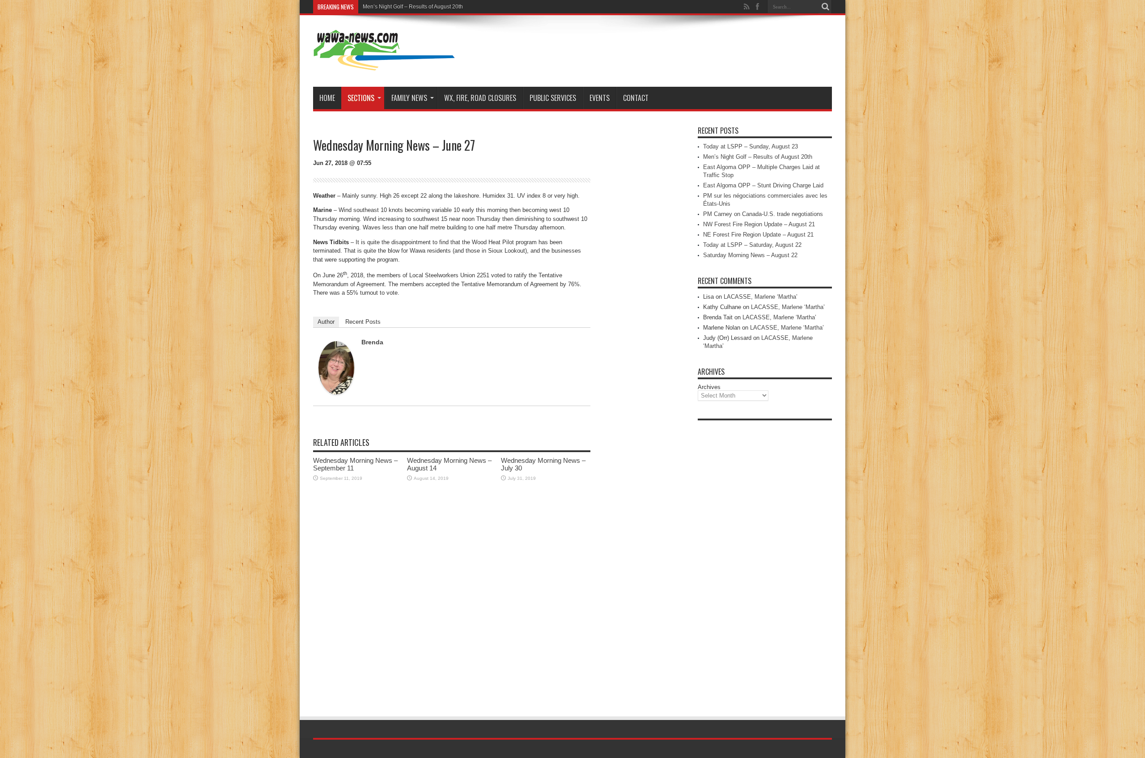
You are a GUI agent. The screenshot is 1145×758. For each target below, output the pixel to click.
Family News (409, 98)
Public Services (553, 98)
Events (599, 98)
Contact (636, 98)
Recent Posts (363, 321)
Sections (361, 98)
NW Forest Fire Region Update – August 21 (759, 224)
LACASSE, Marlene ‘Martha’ (760, 296)
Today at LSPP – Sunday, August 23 (750, 146)
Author (326, 321)
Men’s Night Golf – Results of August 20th (413, 7)
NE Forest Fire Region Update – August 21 (758, 234)
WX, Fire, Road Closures (480, 98)
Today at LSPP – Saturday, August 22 (752, 244)
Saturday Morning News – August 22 (750, 255)
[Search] (825, 6)
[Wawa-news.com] (384, 64)
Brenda (372, 342)
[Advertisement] (765, 559)
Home (327, 98)
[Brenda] (336, 392)
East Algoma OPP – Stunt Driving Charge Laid (763, 185)
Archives (709, 387)
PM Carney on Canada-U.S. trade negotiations (763, 214)
